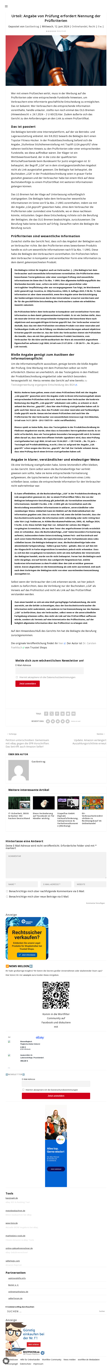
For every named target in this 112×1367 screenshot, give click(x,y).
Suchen (102, 1311)
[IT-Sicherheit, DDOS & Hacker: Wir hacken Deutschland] (19, 802)
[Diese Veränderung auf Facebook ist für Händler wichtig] (44, 802)
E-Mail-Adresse (23, 665)
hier (61, 643)
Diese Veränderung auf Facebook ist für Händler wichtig (43, 816)
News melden (70, 1359)
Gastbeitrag (32, 26)
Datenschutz (25, 1363)
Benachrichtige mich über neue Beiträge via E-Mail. (39, 896)
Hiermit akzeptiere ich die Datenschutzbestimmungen (47, 677)
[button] (6, 1361)
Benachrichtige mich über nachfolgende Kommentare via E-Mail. (47, 891)
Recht (92, 26)
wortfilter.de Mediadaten (89, 1359)
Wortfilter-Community (51, 1359)
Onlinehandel (79, 26)
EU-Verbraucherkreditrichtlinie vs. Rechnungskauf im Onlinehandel (92, 818)
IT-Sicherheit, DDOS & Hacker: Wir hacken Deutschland (19, 816)
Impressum (38, 1363)
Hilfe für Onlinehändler (30, 1359)
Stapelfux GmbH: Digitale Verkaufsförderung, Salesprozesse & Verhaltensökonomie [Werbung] (67, 819)
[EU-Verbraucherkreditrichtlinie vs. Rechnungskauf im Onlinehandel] (93, 802)
